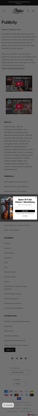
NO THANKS (25, 215)
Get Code (25, 211)
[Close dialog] (36, 197)
